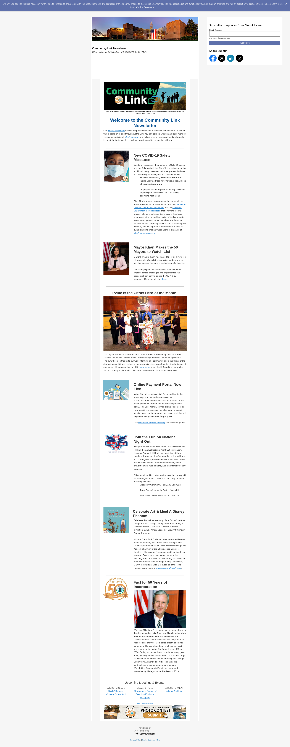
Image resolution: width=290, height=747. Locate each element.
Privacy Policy (135, 740)
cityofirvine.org (132, 137)
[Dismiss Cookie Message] (286, 3)
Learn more (144, 367)
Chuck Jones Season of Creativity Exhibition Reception (145, 694)
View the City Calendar (145, 703)
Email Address (215, 30)
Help (158, 740)
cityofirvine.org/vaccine (144, 233)
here (164, 279)
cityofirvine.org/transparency (151, 422)
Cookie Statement (145, 7)
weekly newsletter (116, 130)
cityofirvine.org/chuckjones (168, 568)
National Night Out (174, 691)
